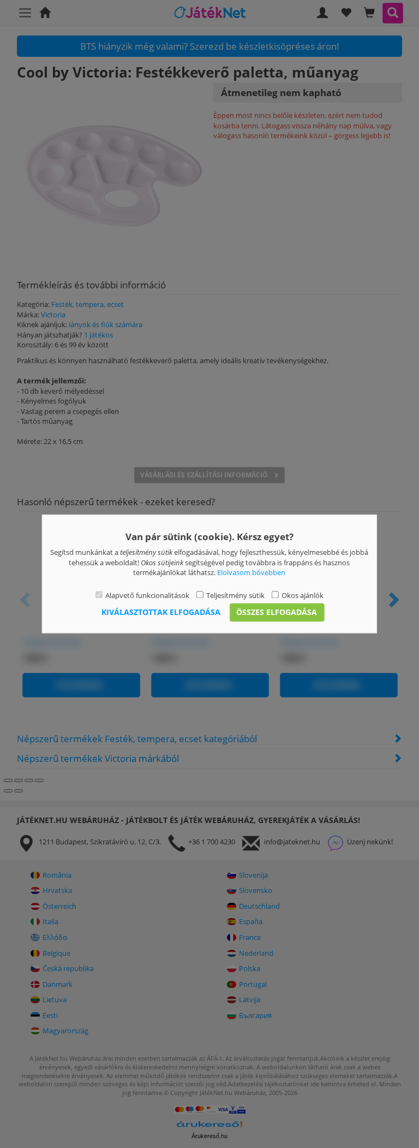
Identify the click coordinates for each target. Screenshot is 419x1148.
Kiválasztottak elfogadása (160, 612)
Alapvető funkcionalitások (147, 595)
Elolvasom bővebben (251, 573)
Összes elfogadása (276, 612)
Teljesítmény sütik (235, 595)
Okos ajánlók (303, 595)
